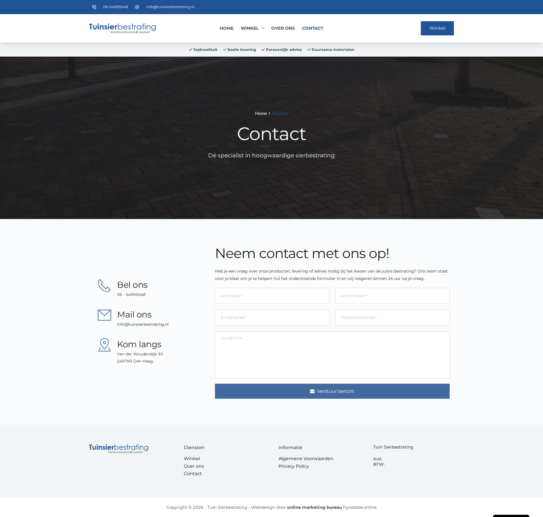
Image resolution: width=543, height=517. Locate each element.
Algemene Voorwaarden (306, 458)
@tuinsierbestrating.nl (147, 324)
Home (227, 28)
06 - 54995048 (131, 294)
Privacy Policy (294, 466)
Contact (312, 28)
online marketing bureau (314, 507)
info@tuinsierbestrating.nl (170, 7)
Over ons (283, 28)
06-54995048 (115, 7)
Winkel (250, 28)
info (121, 324)
